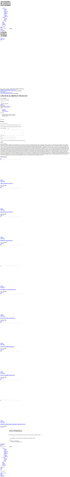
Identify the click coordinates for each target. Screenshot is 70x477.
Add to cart (2, 103)
